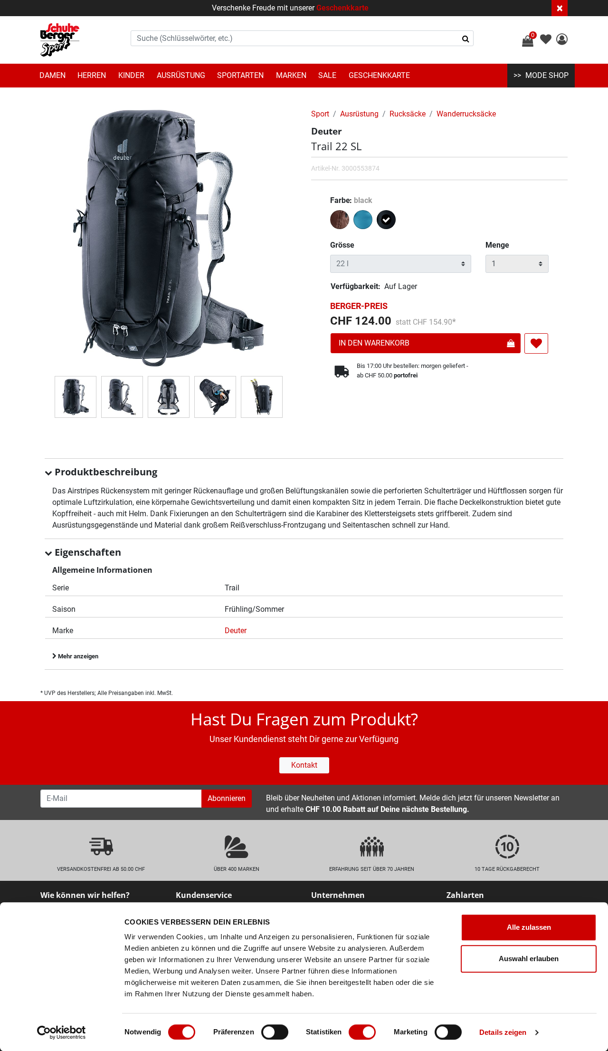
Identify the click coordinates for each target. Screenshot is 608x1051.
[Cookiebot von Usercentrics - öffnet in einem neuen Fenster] (61, 1032)
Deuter (236, 630)
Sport (320, 113)
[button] (562, 40)
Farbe (351, 200)
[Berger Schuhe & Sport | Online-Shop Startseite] (59, 40)
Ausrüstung (181, 75)
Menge (497, 245)
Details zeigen (502, 1032)
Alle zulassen (529, 927)
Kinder (131, 75)
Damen (52, 75)
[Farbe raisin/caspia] (341, 221)
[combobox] (302, 38)
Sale (327, 75)
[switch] (274, 1032)
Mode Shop (547, 75)
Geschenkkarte (342, 7)
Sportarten (240, 75)
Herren (91, 75)
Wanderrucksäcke (466, 113)
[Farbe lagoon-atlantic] (364, 221)
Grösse (342, 245)
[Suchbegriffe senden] (465, 38)
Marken (291, 75)
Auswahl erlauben (529, 959)
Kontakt (304, 765)
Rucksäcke (408, 113)
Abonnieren (227, 798)
